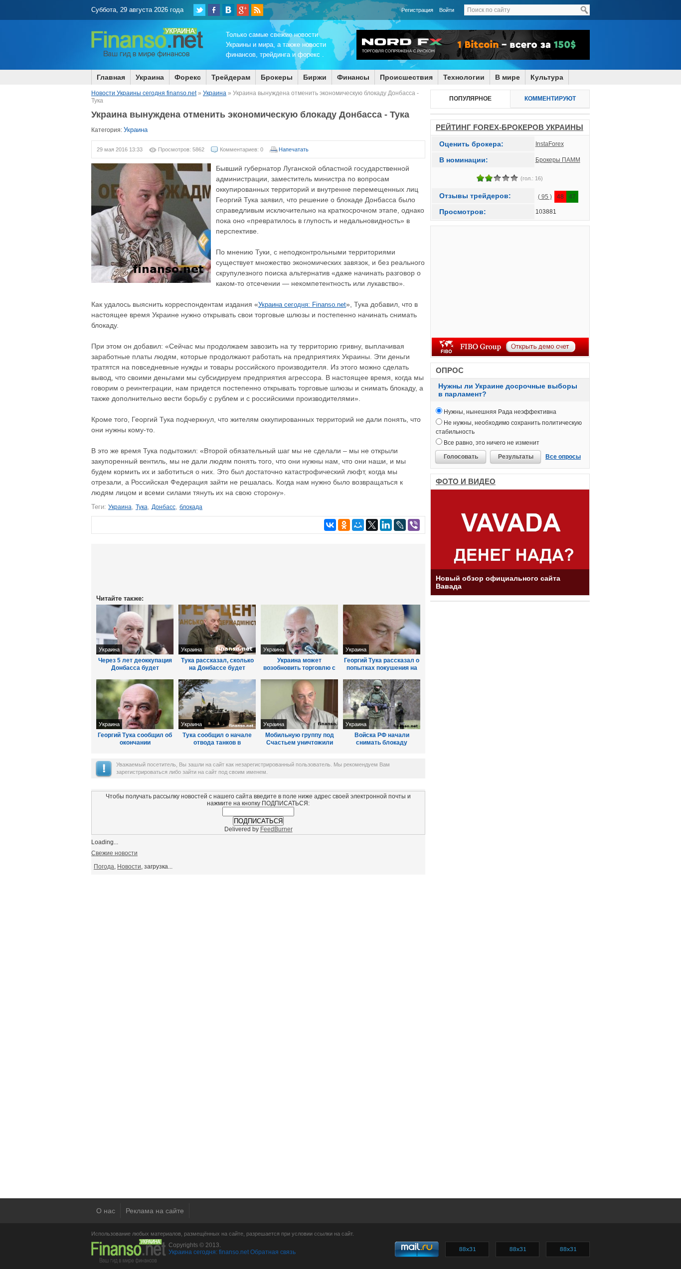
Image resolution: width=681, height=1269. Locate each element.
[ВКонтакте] (228, 10)
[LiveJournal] (400, 525)
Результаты (515, 456)
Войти (446, 10)
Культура (546, 77)
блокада (190, 507)
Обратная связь (273, 1252)
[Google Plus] (243, 10)
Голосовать (461, 456)
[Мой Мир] (358, 525)
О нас (105, 1211)
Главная (111, 77)
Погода (104, 866)
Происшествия (406, 77)
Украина (150, 77)
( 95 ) (545, 196)
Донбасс (163, 507)
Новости (129, 866)
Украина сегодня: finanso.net (209, 1252)
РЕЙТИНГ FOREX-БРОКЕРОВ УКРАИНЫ (509, 127)
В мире (507, 77)
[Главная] (147, 56)
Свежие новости (114, 853)
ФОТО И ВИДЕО (466, 481)
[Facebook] (214, 10)
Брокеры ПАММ (557, 159)
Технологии (464, 77)
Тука (142, 507)
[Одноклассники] (344, 525)
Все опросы (563, 456)
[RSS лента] (257, 10)
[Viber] (414, 525)
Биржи (315, 77)
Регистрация (417, 10)
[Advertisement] (258, 568)
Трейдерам (230, 77)
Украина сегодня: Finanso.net (302, 304)
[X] (372, 525)
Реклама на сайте (155, 1211)
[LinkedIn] (386, 525)
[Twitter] (199, 10)
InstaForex (549, 143)
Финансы (353, 77)
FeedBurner (276, 829)
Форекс (187, 77)
